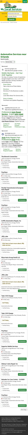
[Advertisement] (14, 38)
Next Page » (24, 409)
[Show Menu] (1, 1)
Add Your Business (6, 419)
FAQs (14, 421)
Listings (14, 424)
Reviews (9, 424)
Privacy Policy (20, 421)
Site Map (4, 424)
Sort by (3, 62)
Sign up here (5, 426)
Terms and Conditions (7, 421)
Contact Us (14, 419)
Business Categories (21, 424)
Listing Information (15, 418)
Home (3, 418)
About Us (7, 418)
